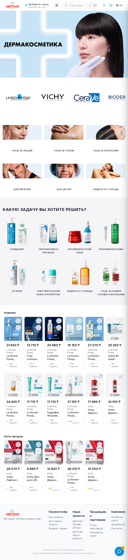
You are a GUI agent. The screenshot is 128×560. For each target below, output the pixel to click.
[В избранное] (18, 321)
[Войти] (104, 5)
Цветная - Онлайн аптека (78, 524)
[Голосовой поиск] (90, 5)
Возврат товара (58, 528)
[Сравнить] (18, 327)
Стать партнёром (96, 527)
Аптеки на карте (117, 519)
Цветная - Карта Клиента (78, 535)
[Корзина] (111, 5)
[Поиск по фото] (94, 5)
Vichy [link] (90, 406)
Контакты (116, 528)
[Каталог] (56, 5)
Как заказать (56, 517)
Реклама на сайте (96, 534)
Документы (118, 524)
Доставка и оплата (55, 523)
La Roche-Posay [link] (11, 351)
